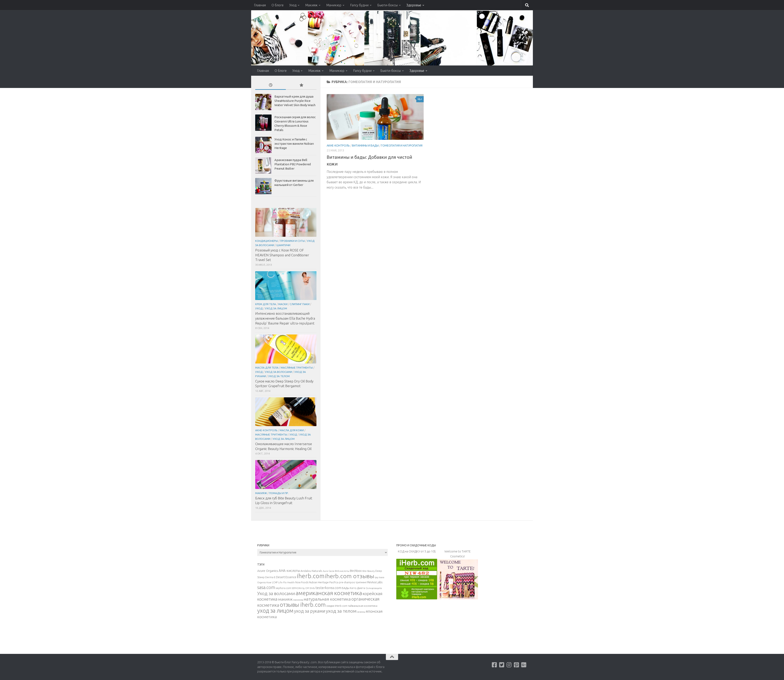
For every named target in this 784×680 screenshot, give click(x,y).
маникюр (298, 600)
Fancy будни (359, 5)
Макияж (311, 5)
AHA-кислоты (289, 570)
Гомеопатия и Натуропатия (401, 145)
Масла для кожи (292, 430)
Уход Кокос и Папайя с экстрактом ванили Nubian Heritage (294, 144)
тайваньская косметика (362, 605)
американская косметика (329, 593)
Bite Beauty (368, 571)
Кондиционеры (266, 240)
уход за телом (341, 610)
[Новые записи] (270, 85)
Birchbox (356, 570)
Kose (268, 582)
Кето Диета (357, 588)
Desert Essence (286, 577)
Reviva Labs (374, 582)
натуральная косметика (327, 599)
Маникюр (333, 5)
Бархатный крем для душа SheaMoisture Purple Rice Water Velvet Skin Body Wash (294, 101)
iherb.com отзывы (349, 576)
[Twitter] (502, 665)
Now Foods (301, 582)
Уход (292, 5)
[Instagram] (509, 665)
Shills (312, 588)
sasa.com (266, 587)
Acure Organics (267, 570)
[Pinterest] (516, 665)
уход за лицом (275, 611)
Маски (282, 304)
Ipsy (376, 577)
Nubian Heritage (319, 582)
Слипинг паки (300, 304)
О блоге (278, 5)
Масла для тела (266, 367)
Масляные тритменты (297, 367)
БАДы (345, 588)
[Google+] (524, 665)
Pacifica (333, 582)
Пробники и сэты (292, 240)
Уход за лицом (276, 308)
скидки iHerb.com (336, 605)
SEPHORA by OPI (300, 588)
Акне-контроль (338, 145)
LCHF (275, 582)
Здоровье (413, 5)
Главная (260, 5)
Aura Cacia (328, 571)
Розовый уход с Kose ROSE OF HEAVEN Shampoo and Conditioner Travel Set (282, 255)
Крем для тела (265, 304)
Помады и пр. (279, 493)
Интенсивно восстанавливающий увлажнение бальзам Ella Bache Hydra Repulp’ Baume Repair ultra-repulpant (285, 318)
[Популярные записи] (301, 85)
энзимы (361, 612)
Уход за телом (279, 376)
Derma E (270, 577)
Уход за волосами (278, 371)
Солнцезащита (374, 588)
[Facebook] (494, 665)
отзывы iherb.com (303, 604)
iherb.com (310, 576)
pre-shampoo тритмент (353, 582)
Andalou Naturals (311, 570)
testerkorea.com (328, 588)
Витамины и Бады (365, 145)
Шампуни (283, 245)
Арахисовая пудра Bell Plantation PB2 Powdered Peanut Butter (292, 164)
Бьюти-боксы (387, 5)
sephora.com (283, 588)
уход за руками (309, 610)
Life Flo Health (286, 582)
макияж (285, 599)
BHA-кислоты (342, 571)
